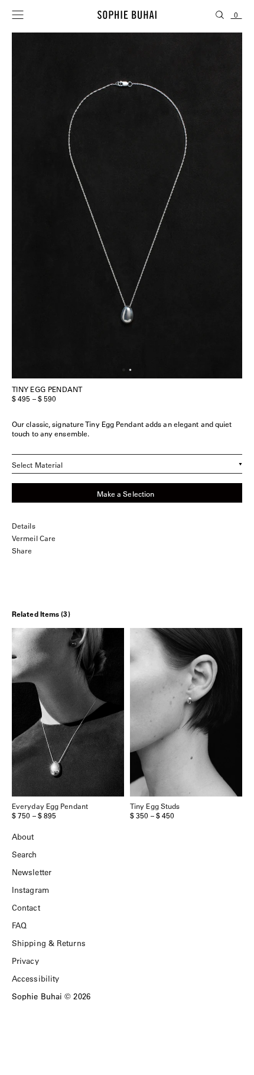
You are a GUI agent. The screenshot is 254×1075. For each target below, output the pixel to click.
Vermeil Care (34, 538)
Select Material (37, 464)
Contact (26, 907)
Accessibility (35, 978)
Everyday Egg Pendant (50, 806)
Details (23, 526)
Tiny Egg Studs (155, 806)
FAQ (19, 925)
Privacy (25, 961)
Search (24, 854)
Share (22, 551)
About (23, 836)
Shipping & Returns (49, 943)
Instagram (30, 890)
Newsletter (31, 872)
